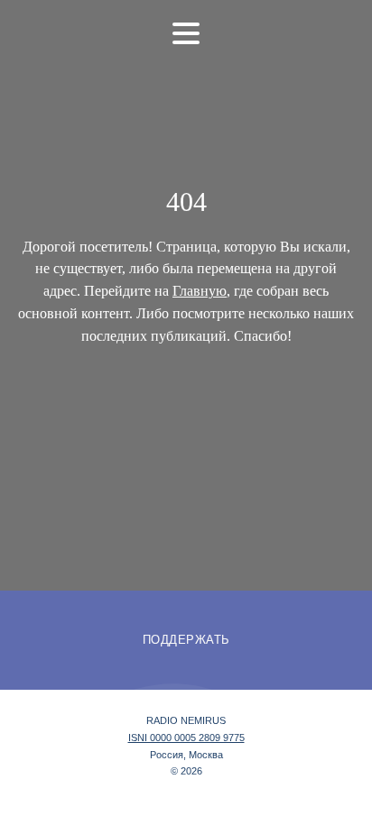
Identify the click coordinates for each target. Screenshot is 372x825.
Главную (199, 290)
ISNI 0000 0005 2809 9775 (186, 737)
